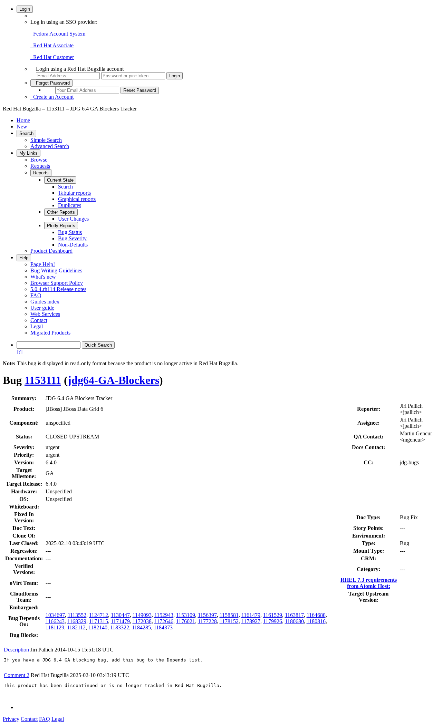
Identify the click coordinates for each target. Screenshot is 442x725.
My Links (28, 153)
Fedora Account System (57, 34)
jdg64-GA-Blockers (113, 380)
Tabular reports (74, 193)
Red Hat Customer (52, 57)
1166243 (55, 621)
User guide (42, 308)
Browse (38, 160)
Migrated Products (50, 333)
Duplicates (69, 205)
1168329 (76, 621)
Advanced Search (49, 146)
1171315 (98, 621)
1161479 (250, 615)
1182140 (97, 627)
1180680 (294, 621)
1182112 (76, 627)
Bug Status (70, 232)
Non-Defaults (73, 245)
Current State (60, 180)
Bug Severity (72, 238)
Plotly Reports (61, 225)
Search (26, 133)
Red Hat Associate (52, 45)
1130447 (120, 615)
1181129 (55, 627)
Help (23, 257)
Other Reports (61, 212)
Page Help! (42, 264)
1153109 (185, 615)
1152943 (163, 615)
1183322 (119, 627)
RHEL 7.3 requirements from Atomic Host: (368, 583)
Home (23, 120)
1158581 (229, 615)
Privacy (11, 719)
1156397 (207, 615)
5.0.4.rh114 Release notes (58, 289)
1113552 (77, 615)
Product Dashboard (51, 251)
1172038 (142, 621)
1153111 (43, 380)
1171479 (120, 621)
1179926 (272, 621)
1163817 (294, 615)
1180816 (316, 621)
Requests (40, 166)
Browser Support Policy (56, 283)
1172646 (163, 621)
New (22, 126)
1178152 (229, 621)
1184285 (141, 627)
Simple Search (46, 140)
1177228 (207, 621)
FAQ (35, 295)
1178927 (250, 621)
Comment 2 (16, 675)
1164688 (316, 615)
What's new (43, 277)
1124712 (98, 615)
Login (24, 9)
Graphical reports (77, 199)
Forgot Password (51, 83)
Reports (41, 172)
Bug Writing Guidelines (56, 270)
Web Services (45, 314)
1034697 (55, 615)
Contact (38, 320)
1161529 (272, 615)
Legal (36, 326)
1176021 (185, 621)
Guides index (44, 301)
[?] (19, 352)
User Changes (73, 219)
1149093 (142, 615)
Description (16, 649)
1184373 (163, 627)
